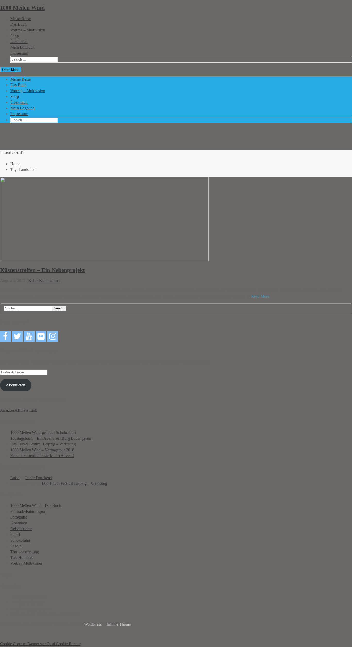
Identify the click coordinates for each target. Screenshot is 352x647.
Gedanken (18, 523)
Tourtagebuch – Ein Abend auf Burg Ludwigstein (50, 438)
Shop (14, 36)
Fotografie (18, 517)
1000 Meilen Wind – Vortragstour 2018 (42, 450)
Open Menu (10, 70)
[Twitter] (17, 336)
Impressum (19, 53)
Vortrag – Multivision (27, 30)
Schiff (15, 534)
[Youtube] (29, 336)
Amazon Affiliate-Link (18, 410)
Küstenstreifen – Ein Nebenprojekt (42, 270)
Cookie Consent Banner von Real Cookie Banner (40, 644)
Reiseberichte (21, 529)
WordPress (93, 624)
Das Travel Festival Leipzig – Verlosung (43, 444)
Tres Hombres (21, 557)
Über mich (19, 41)
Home (15, 164)
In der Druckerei (38, 478)
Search (59, 308)
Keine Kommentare (44, 280)
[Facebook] (5, 336)
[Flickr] (41, 336)
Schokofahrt (20, 540)
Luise (14, 478)
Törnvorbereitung (24, 552)
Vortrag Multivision (26, 563)
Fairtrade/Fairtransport (28, 511)
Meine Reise (20, 18)
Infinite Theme (119, 624)
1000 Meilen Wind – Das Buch (35, 505)
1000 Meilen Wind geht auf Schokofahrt (43, 432)
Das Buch (18, 24)
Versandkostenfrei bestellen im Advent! (42, 455)
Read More (260, 296)
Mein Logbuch (22, 47)
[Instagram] (52, 336)
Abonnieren (15, 385)
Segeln (15, 546)
